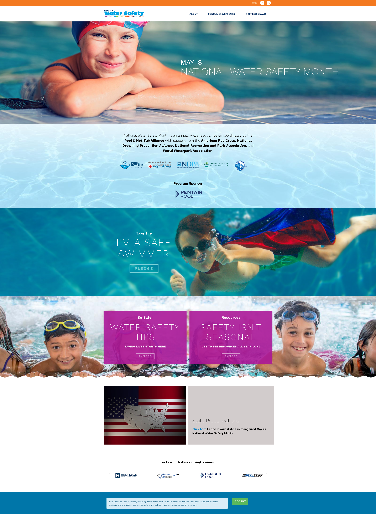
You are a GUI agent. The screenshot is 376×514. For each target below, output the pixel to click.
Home (254, 3)
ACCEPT (240, 501)
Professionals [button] (256, 13)
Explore (145, 356)
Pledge (144, 268)
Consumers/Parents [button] (221, 13)
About (193, 13)
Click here (199, 429)
